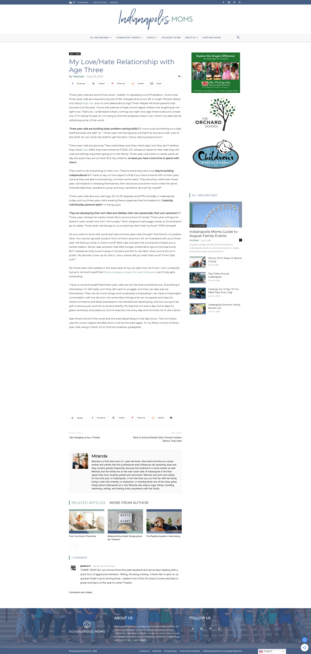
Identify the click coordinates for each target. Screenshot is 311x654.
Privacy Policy (170, 651)
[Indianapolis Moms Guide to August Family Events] (216, 214)
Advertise (114, 2)
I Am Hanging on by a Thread (84, 437)
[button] (238, 37)
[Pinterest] (234, 2)
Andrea (194, 240)
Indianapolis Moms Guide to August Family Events (213, 234)
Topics (150, 37)
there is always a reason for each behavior (129, 272)
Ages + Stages (75, 54)
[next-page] (76, 546)
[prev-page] (71, 546)
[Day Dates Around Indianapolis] (198, 277)
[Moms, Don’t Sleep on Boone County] (198, 262)
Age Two (88, 103)
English (267, 651)
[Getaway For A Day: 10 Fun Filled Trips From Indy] (198, 293)
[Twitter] (239, 2)
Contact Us (144, 651)
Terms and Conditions (190, 651)
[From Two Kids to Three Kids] (86, 521)
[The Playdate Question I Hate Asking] (164, 521)
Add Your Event (100, 2)
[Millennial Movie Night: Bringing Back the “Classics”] (125, 521)
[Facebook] (223, 2)
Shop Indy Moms (212, 37)
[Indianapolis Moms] (155, 19)
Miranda (78, 76)
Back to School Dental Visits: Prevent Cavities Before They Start (157, 439)
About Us (190, 37)
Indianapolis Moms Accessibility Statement (222, 651)
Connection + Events (128, 37)
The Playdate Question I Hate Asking (163, 536)
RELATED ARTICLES (89, 503)
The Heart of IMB (171, 37)
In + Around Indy (99, 37)
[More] (171, 418)
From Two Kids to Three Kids (82, 536)
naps (85, 149)
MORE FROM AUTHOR (128, 503)
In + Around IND (198, 226)
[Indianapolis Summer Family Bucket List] (198, 308)
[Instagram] (228, 2)
